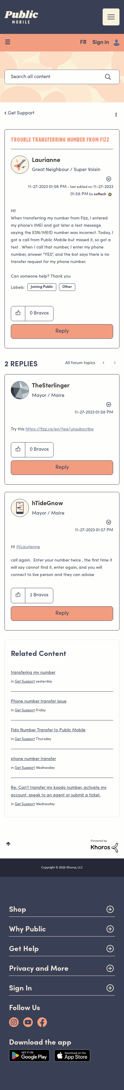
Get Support (21, 113)
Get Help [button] (24, 948)
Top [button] (8, 844)
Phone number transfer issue (39, 702)
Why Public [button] (27, 929)
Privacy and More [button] (39, 968)
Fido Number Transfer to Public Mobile (48, 730)
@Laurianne (28, 547)
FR (83, 42)
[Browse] (10, 42)
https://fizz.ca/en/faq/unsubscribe (60, 429)
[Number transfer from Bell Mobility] (114, 363)
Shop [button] (17, 909)
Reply (62, 331)
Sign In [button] (20, 988)
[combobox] (62, 77)
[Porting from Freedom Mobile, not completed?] (104, 363)
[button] (18, 313)
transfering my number (33, 673)
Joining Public (42, 287)
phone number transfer (33, 759)
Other (67, 287)
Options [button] (115, 113)
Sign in (100, 42)
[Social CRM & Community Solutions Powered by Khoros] (104, 846)
